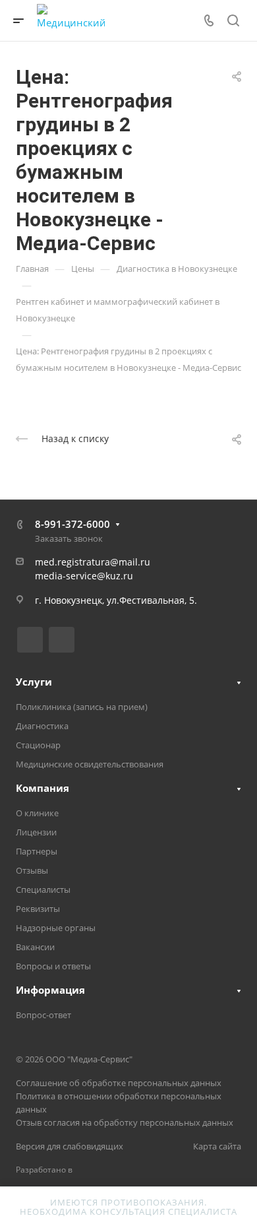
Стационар (38, 745)
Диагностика (42, 726)
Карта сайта (217, 1146)
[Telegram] (61, 640)
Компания (42, 787)
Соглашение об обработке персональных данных (118, 1083)
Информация (50, 989)
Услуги (34, 681)
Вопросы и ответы (53, 966)
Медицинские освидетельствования (89, 764)
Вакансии (35, 947)
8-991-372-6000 (72, 524)
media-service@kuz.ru (84, 575)
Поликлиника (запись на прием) (82, 707)
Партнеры (36, 851)
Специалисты (43, 889)
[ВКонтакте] (30, 640)
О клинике (37, 813)
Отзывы (32, 870)
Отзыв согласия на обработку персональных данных (124, 1122)
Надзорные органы (56, 928)
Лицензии (36, 832)
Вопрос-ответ (43, 1015)
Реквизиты (38, 909)
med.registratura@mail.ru (92, 562)
